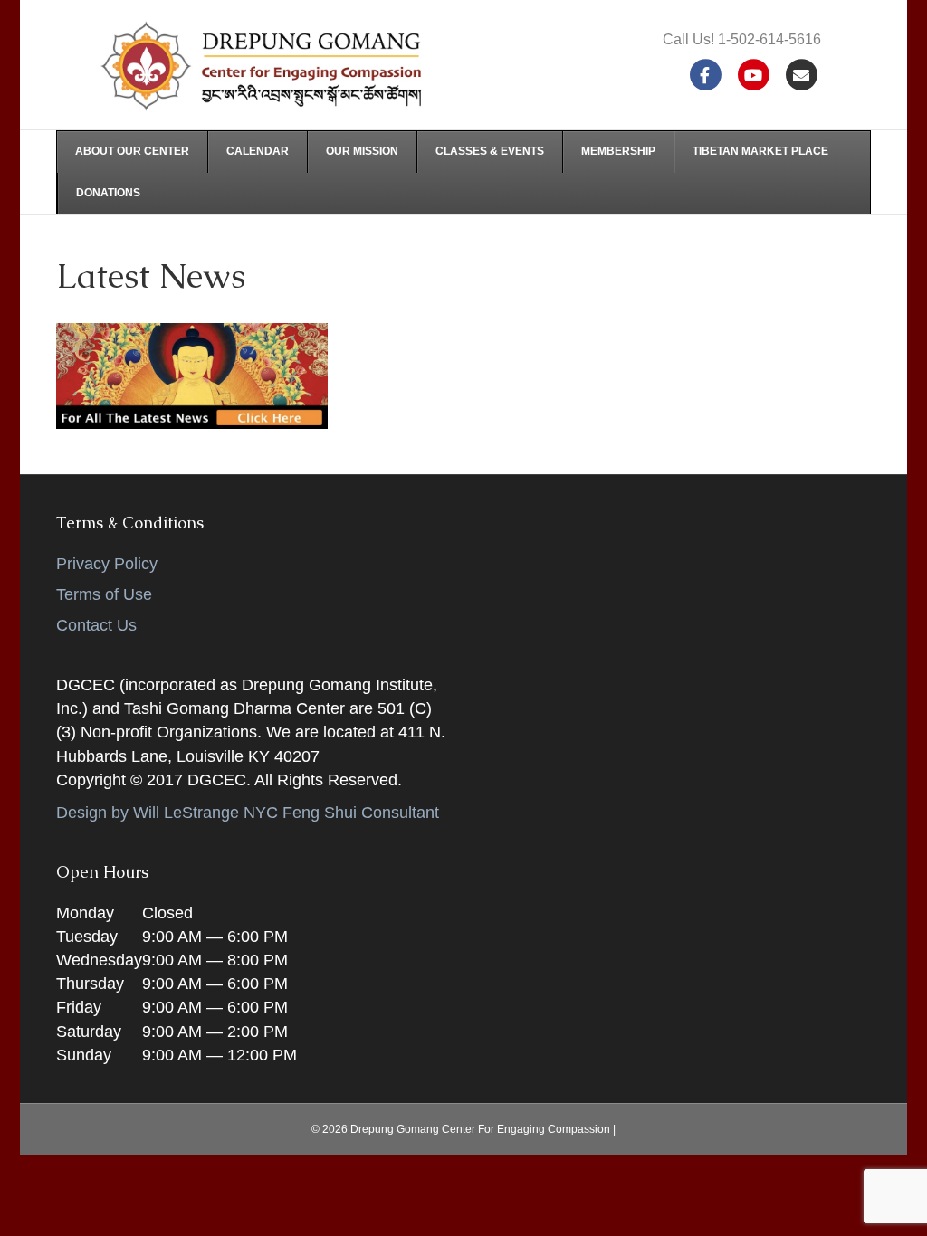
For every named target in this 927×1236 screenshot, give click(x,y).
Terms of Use (104, 594)
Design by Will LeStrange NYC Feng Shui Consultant (247, 812)
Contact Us (96, 625)
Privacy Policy (107, 564)
